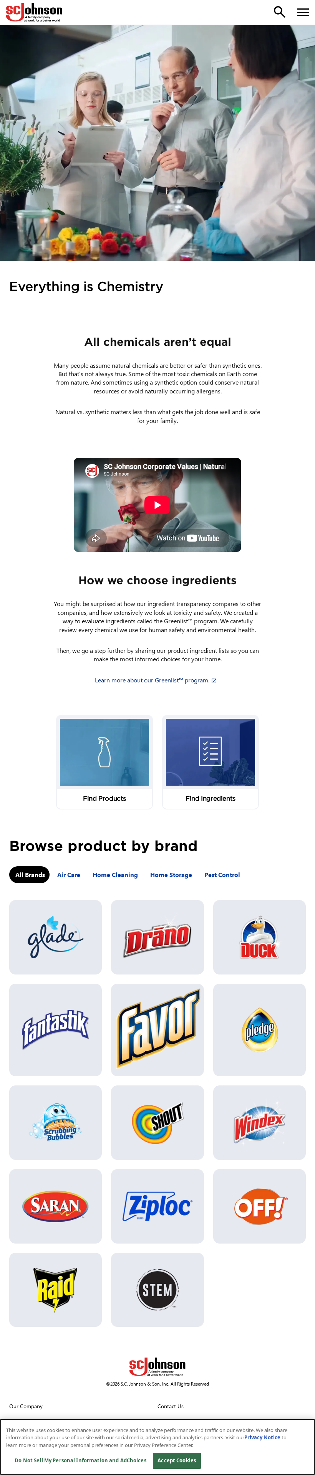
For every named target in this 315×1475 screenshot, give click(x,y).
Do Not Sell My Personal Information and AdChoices (80, 1460)
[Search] (279, 12)
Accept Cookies (177, 1460)
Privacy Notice (262, 1437)
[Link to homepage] (34, 12)
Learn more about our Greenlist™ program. (157, 680)
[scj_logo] (157, 1367)
